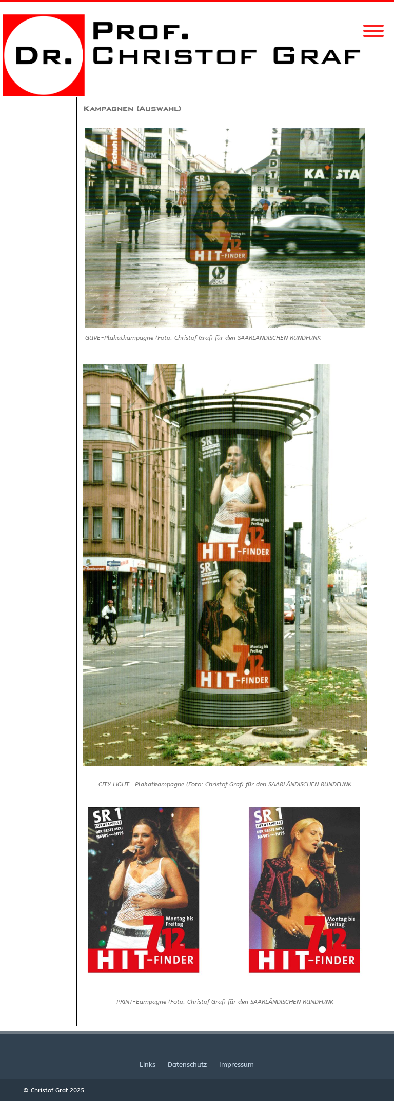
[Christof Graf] (197, 94)
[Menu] (373, 24)
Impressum (236, 1064)
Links (147, 1064)
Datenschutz (187, 1064)
